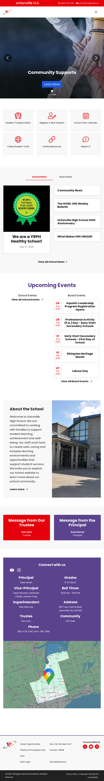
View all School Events (26, 299)
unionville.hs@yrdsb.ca (88, 3)
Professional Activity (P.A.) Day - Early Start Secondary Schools (80, 323)
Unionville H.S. (28, 3)
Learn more (17, 489)
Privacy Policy (72, 774)
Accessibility (93, 777)
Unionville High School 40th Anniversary (76, 221)
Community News (69, 190)
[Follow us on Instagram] (20, 570)
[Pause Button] (52, 91)
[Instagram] (97, 746)
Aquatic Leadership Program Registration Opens (80, 306)
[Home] (8, 12)
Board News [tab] (65, 176)
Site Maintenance (58, 762)
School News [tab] (39, 176)
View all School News (51, 261)
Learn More (52, 84)
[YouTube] (91, 746)
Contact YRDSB (57, 750)
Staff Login (25, 762)
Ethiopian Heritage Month (80, 355)
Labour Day (80, 371)
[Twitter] (85, 746)
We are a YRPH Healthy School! (26, 239)
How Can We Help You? (61, 744)
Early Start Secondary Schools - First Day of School (80, 339)
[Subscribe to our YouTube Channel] (13, 570)
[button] (8, 58)
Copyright (83, 774)
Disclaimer (93, 774)
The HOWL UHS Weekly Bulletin (72, 205)
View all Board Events (75, 381)
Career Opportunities (30, 744)
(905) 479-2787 (67, 3)
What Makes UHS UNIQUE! (74, 236)
